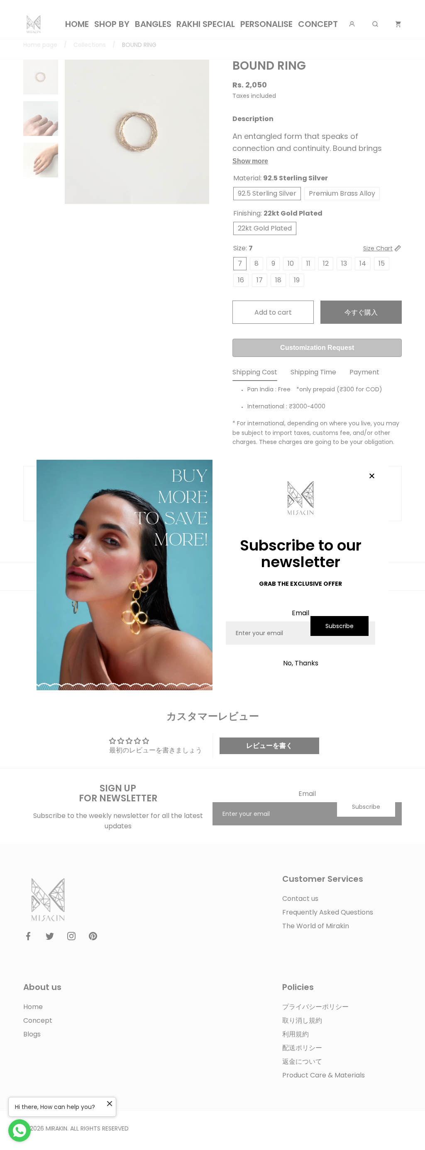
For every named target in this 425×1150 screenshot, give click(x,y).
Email (300, 613)
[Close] (372, 476)
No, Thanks (300, 663)
